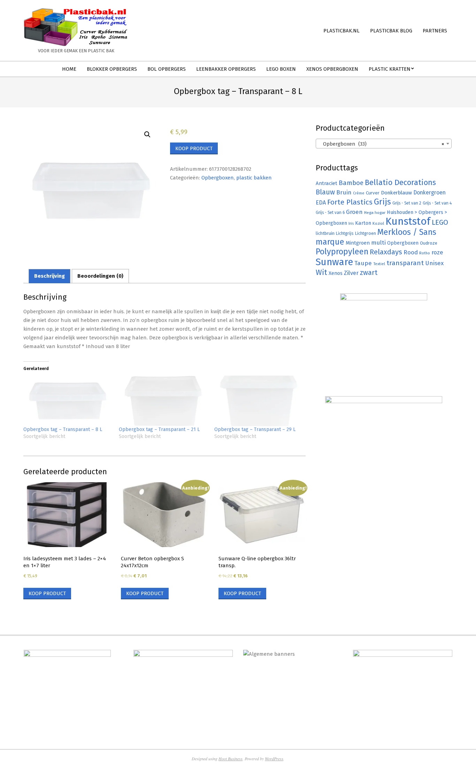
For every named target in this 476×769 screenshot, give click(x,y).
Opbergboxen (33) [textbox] (381, 144)
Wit (321, 272)
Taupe (363, 263)
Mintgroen (358, 243)
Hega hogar (374, 212)
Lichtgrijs (345, 233)
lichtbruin (325, 233)
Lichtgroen (365, 233)
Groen (354, 212)
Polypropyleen (342, 251)
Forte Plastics (350, 202)
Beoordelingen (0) (100, 276)
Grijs (382, 202)
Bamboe (351, 183)
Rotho (424, 253)
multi (378, 242)
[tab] (49, 276)
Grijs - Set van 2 (406, 203)
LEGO (440, 222)
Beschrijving (49, 276)
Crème (358, 193)
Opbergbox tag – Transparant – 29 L (254, 429)
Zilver (351, 272)
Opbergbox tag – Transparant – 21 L (159, 429)
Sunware (334, 262)
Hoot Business (230, 758)
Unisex (434, 263)
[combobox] (384, 143)
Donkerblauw (396, 193)
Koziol (378, 223)
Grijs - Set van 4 (437, 203)
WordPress (274, 758)
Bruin (344, 192)
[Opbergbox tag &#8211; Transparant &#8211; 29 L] (258, 401)
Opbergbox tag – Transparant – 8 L (62, 429)
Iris (351, 223)
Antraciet (326, 183)
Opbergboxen (217, 178)
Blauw (325, 192)
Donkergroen (429, 192)
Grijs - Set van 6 (330, 212)
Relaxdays (386, 252)
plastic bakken (254, 178)
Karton (363, 223)
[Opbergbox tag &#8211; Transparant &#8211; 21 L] (163, 401)
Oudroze (428, 243)
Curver (372, 193)
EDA (321, 202)
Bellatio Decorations (400, 182)
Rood (411, 252)
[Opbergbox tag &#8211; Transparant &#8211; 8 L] (67, 401)
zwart (368, 273)
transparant (405, 263)
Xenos (336, 273)
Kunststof (407, 221)
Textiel (379, 263)
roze (437, 252)
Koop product (194, 148)
